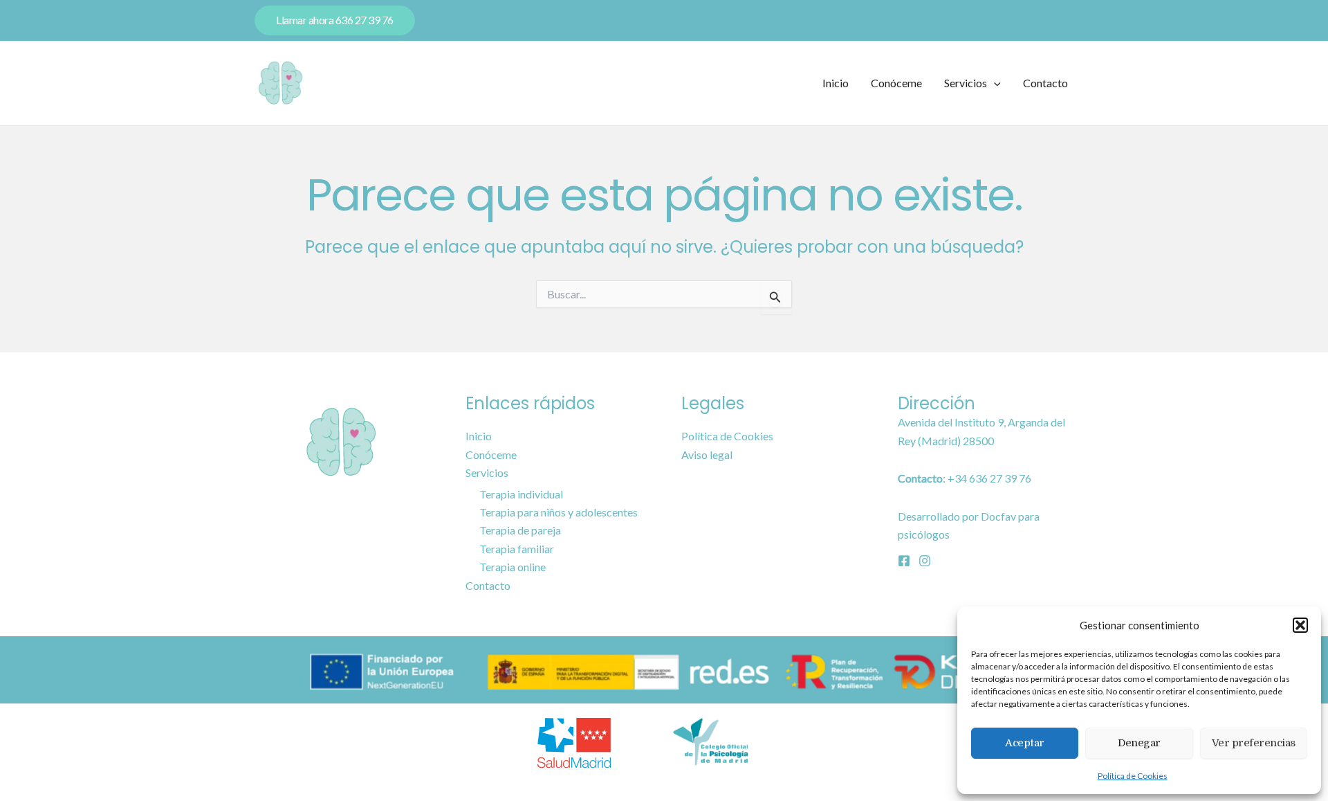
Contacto (1045, 82)
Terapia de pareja (520, 530)
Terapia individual (521, 494)
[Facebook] (904, 561)
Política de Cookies (1133, 776)
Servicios (965, 82)
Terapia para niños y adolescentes (558, 512)
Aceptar (1024, 743)
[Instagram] (925, 561)
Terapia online (512, 566)
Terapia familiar (516, 548)
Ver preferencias (1253, 743)
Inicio (835, 82)
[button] (1300, 625)
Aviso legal (706, 454)
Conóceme (896, 82)
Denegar (1139, 743)
